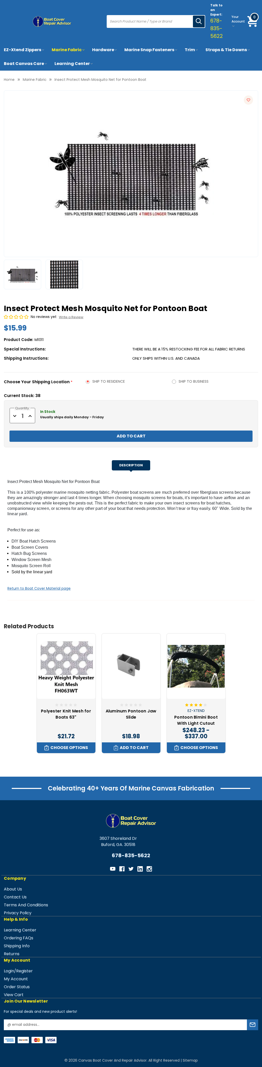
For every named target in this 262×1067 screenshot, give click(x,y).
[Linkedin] (140, 869)
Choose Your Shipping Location (38, 382)
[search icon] (199, 21)
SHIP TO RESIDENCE (108, 381)
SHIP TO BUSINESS (194, 381)
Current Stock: (22, 396)
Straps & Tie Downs (226, 50)
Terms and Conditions (26, 905)
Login (9, 971)
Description (131, 465)
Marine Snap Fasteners (149, 50)
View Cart (14, 995)
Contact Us (15, 897)
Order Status (17, 987)
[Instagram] (149, 869)
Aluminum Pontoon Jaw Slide (131, 714)
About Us (13, 889)
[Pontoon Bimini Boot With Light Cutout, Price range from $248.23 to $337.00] (196, 666)
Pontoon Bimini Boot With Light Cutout (196, 720)
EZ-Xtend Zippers (22, 50)
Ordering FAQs (18, 938)
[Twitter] (131, 869)
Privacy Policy (17, 913)
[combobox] (150, 21)
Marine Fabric (67, 50)
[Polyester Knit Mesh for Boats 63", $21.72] (66, 666)
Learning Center (72, 64)
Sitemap (190, 1060)
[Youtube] (112, 869)
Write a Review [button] (71, 317)
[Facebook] (122, 869)
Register (24, 971)
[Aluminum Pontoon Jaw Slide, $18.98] (131, 666)
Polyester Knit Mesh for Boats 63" (66, 714)
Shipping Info (17, 946)
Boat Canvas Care (24, 64)
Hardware (103, 50)
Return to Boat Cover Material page (39, 588)
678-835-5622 (216, 28)
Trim (190, 50)
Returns (11, 954)
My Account (16, 979)
